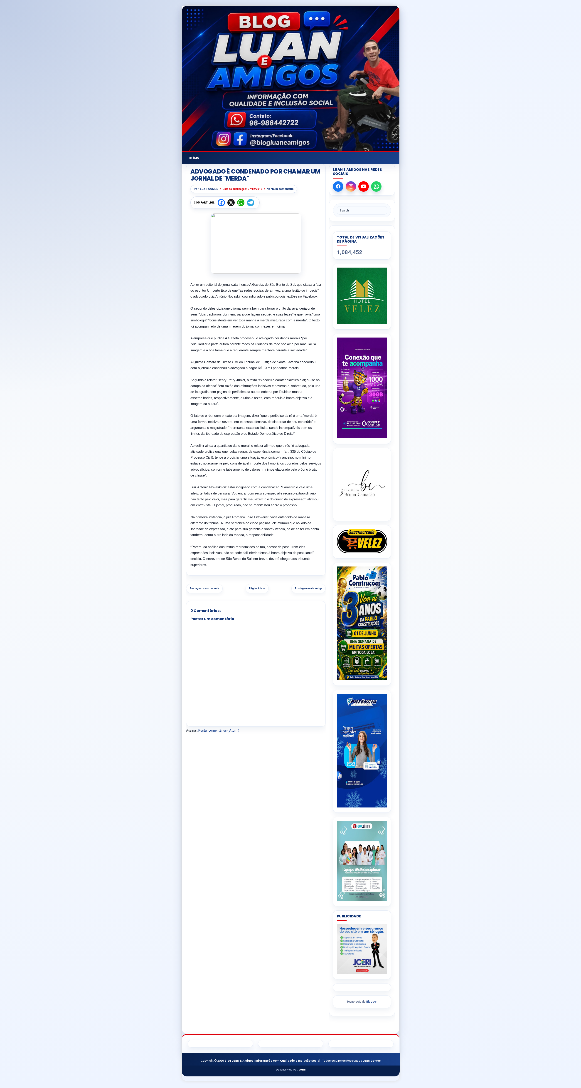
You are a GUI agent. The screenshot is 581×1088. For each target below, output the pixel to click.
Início (194, 158)
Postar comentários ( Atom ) (218, 730)
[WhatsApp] (376, 186)
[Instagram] (351, 186)
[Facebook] (338, 186)
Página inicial (257, 588)
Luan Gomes (372, 1060)
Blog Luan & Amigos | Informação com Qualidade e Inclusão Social (272, 1060)
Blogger (371, 1001)
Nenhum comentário (280, 189)
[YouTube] (363, 186)
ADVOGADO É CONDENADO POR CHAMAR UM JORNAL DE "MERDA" (255, 175)
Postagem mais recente (204, 588)
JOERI (302, 1069)
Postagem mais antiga (308, 588)
